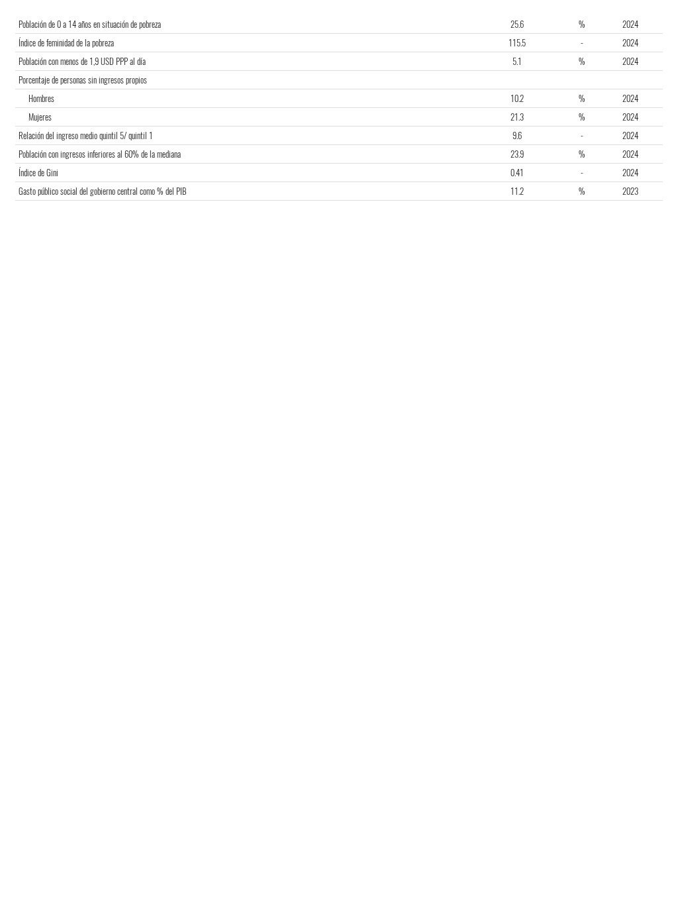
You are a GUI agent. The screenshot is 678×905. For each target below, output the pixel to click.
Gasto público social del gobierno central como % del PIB (103, 191)
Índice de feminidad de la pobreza (66, 42)
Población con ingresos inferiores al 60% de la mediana (100, 154)
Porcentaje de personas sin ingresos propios (83, 79)
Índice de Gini (38, 172)
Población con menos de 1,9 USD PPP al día (82, 61)
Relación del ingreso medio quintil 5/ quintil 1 (86, 135)
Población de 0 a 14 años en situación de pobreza (90, 24)
